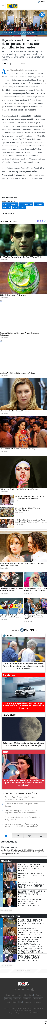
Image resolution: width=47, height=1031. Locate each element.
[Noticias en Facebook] (19, 989)
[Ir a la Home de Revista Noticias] (11, 6)
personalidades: (9, 201)
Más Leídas (6, 861)
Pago (15, 208)
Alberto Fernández (17, 70)
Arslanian (39, 204)
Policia (22, 208)
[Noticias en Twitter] (23, 989)
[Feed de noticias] (28, 989)
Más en (15, 630)
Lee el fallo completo (31, 174)
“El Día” (5, 155)
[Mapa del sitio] (32, 989)
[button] (43, 81)
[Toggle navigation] (3, 6)
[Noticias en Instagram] (15, 989)
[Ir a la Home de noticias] (23, 984)
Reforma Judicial (26, 204)
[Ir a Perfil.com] (42, 1)
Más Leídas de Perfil (11, 916)
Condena (6, 208)
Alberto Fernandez (10, 204)
